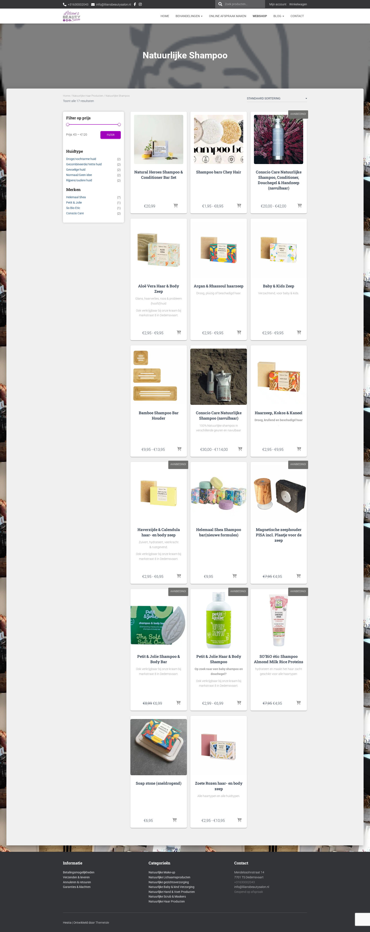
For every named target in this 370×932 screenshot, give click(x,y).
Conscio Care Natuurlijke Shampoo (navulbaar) (219, 415)
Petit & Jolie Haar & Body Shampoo (218, 659)
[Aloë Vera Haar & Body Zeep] (158, 250)
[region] (314, 901)
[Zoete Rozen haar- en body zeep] (218, 747)
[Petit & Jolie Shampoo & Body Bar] (158, 620)
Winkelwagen (298, 4)
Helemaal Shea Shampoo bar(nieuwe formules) (218, 532)
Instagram (140, 5)
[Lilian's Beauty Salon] (72, 16)
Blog (277, 16)
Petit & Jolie (74, 202)
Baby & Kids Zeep (278, 285)
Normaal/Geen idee (79, 175)
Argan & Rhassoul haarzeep (218, 285)
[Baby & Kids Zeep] (279, 250)
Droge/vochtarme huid (81, 159)
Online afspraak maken (227, 16)
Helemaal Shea (76, 197)
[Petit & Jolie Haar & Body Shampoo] (218, 620)
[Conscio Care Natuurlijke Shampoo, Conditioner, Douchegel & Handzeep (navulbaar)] (278, 139)
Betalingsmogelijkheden (78, 872)
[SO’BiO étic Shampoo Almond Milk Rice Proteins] (279, 620)
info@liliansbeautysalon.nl (113, 4)
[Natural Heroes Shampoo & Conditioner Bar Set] (158, 139)
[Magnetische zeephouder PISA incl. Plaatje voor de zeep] (279, 493)
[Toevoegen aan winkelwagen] (176, 206)
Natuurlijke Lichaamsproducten (169, 877)
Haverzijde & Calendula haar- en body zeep (158, 532)
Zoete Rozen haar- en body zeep (218, 786)
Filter (110, 134)
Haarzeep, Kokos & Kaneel (278, 412)
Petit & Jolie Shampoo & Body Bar (158, 659)
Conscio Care (75, 213)
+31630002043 (78, 4)
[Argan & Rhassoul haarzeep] (218, 250)
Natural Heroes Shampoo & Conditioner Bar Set (158, 174)
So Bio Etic (73, 208)
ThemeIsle (102, 922)
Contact (297, 16)
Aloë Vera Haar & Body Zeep (158, 288)
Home (165, 16)
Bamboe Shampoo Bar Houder (159, 415)
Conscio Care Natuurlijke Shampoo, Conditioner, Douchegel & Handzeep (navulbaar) (278, 180)
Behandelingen (188, 16)
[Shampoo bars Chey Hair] (218, 139)
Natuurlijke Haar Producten (87, 95)
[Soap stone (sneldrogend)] (158, 747)
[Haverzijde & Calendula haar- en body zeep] (158, 493)
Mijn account (277, 4)
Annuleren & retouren (77, 882)
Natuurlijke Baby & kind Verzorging (171, 887)
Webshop (260, 16)
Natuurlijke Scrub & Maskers (167, 896)
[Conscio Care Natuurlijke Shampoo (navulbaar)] (218, 377)
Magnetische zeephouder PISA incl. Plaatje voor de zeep (278, 535)
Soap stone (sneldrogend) (158, 783)
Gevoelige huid (75, 169)
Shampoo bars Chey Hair (218, 172)
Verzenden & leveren (76, 877)
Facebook (135, 5)
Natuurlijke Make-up (162, 872)
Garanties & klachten (77, 887)
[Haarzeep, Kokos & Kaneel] (279, 377)
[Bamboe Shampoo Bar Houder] (158, 377)
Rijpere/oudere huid (79, 180)
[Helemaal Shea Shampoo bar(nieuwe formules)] (218, 493)
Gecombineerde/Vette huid (84, 164)
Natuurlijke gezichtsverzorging (169, 882)
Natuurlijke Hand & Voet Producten (172, 892)
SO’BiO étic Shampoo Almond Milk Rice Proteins (278, 659)
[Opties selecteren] (238, 206)
